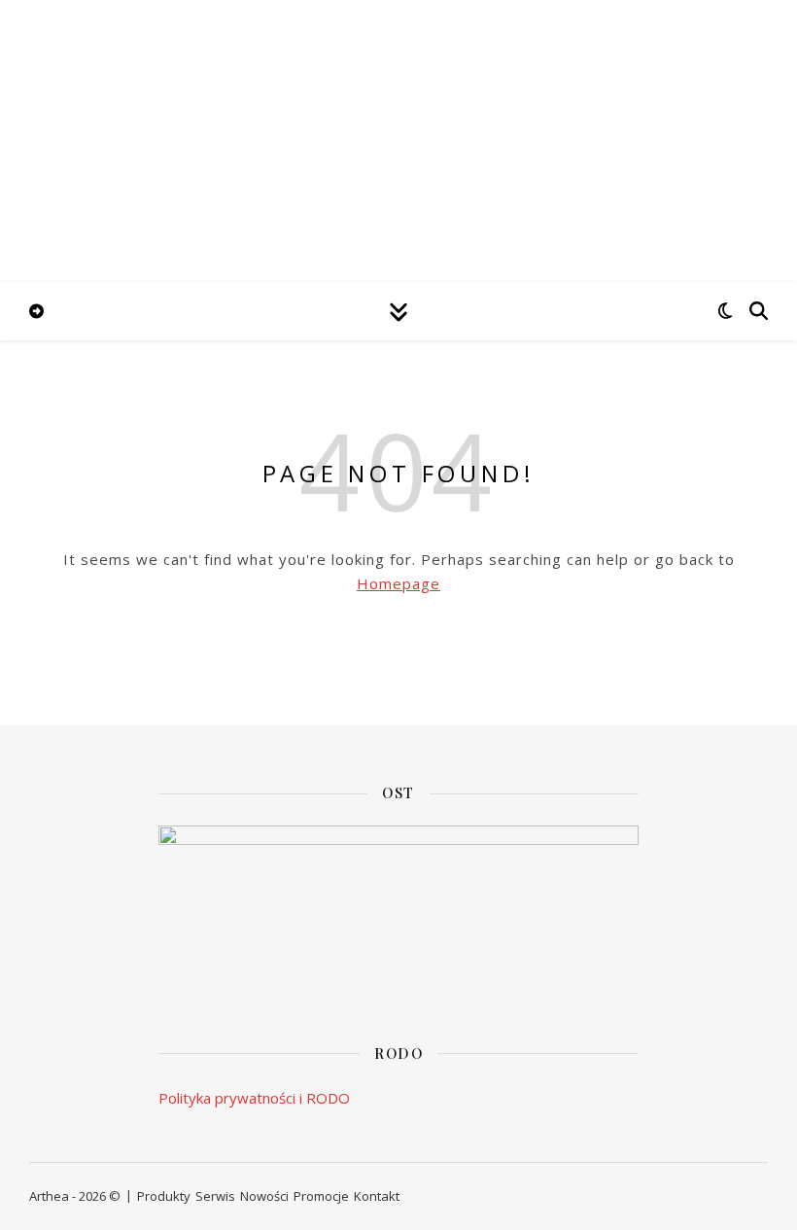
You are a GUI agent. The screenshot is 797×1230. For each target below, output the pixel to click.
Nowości (264, 1196)
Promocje (321, 1196)
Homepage (398, 583)
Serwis (215, 1196)
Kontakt (376, 1196)
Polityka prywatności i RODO (254, 1097)
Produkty (164, 1196)
